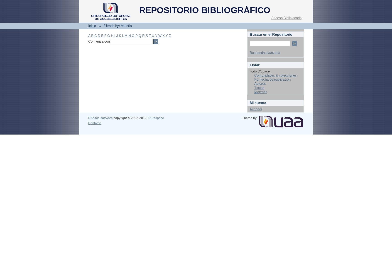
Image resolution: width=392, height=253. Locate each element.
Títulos (259, 88)
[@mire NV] (281, 120)
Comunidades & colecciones (275, 75)
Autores (260, 83)
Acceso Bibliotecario (286, 18)
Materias (260, 92)
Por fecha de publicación (272, 79)
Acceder (256, 109)
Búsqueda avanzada (265, 53)
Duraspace (156, 118)
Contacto (94, 123)
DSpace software (100, 118)
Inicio (92, 26)
